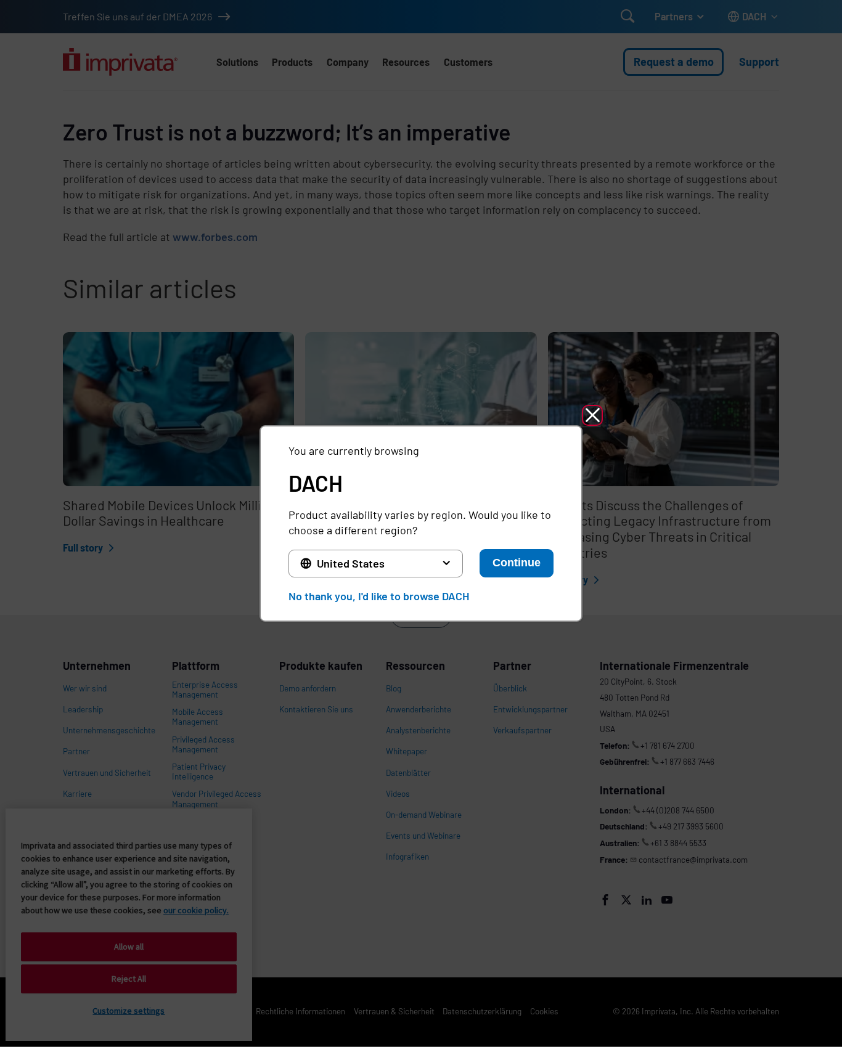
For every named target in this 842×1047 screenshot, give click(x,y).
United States (351, 563)
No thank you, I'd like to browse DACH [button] (378, 596)
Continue (517, 562)
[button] (592, 415)
